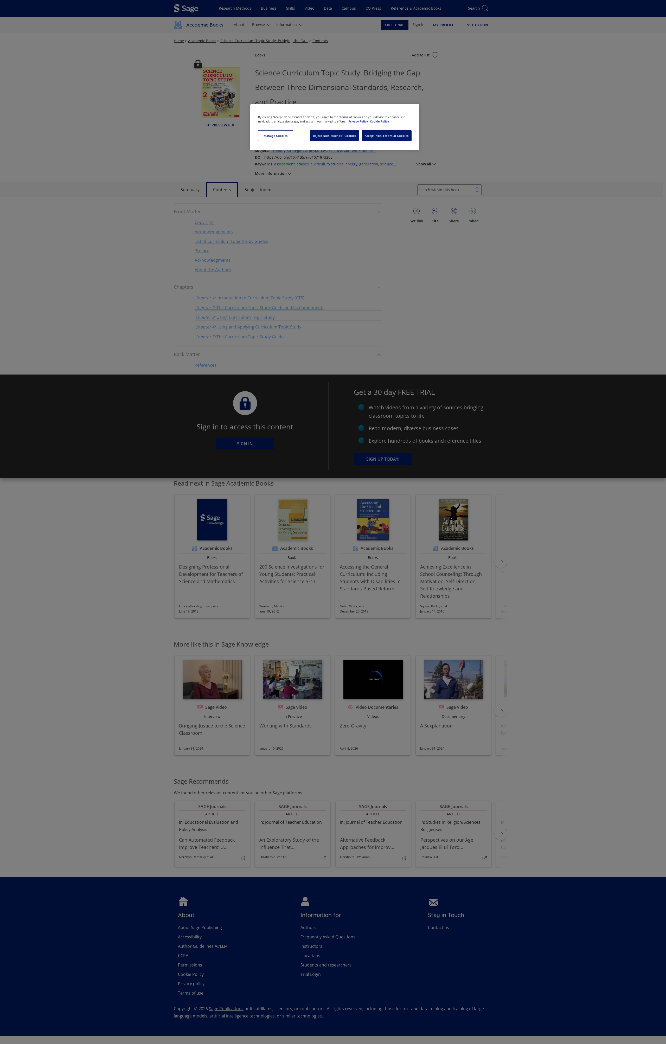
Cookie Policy (379, 121)
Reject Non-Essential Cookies (334, 136)
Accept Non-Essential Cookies (387, 136)
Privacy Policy (358, 121)
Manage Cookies (276, 136)
